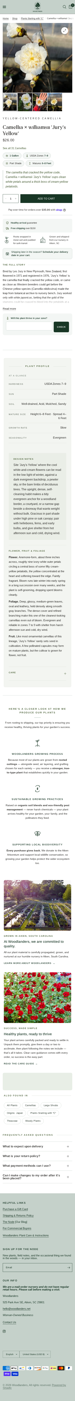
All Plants (12, 1105)
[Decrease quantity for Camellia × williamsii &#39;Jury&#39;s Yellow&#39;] (5, 198)
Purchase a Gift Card (15, 1209)
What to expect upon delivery (23, 1146)
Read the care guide (19, 1063)
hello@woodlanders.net (16, 1308)
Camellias (30, 1105)
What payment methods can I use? (27, 1165)
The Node (8, 1221)
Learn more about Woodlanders (28, 963)
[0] (70, 7)
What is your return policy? (21, 1156)
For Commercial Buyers (17, 1228)
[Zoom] (64, 30)
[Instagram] (7, 1331)
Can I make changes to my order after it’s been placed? (31, 1177)
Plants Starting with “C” (32, 18)
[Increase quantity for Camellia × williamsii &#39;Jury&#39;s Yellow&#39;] (15, 198)
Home (6, 18)
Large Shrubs (51, 1105)
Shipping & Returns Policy (18, 1215)
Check (61, 327)
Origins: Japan (15, 1113)
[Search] (65, 7)
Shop (14, 18)
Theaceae (12, 1120)
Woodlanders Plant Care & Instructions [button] (26, 1235)
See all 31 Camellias (14, 148)
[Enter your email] (68, 1267)
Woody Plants (33, 1120)
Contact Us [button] (9, 1322)
